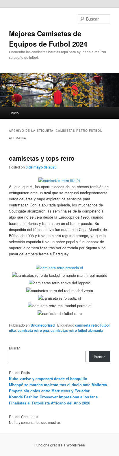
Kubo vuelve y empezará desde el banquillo (48, 378)
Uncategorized (43, 325)
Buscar (14, 347)
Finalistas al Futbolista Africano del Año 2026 (49, 403)
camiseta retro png (33, 330)
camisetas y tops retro (42, 158)
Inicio (14, 112)
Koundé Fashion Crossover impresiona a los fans (53, 397)
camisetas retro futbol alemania (77, 330)
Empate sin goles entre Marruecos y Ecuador (49, 390)
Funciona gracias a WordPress (59, 445)
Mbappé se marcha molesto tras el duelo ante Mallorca (58, 384)
